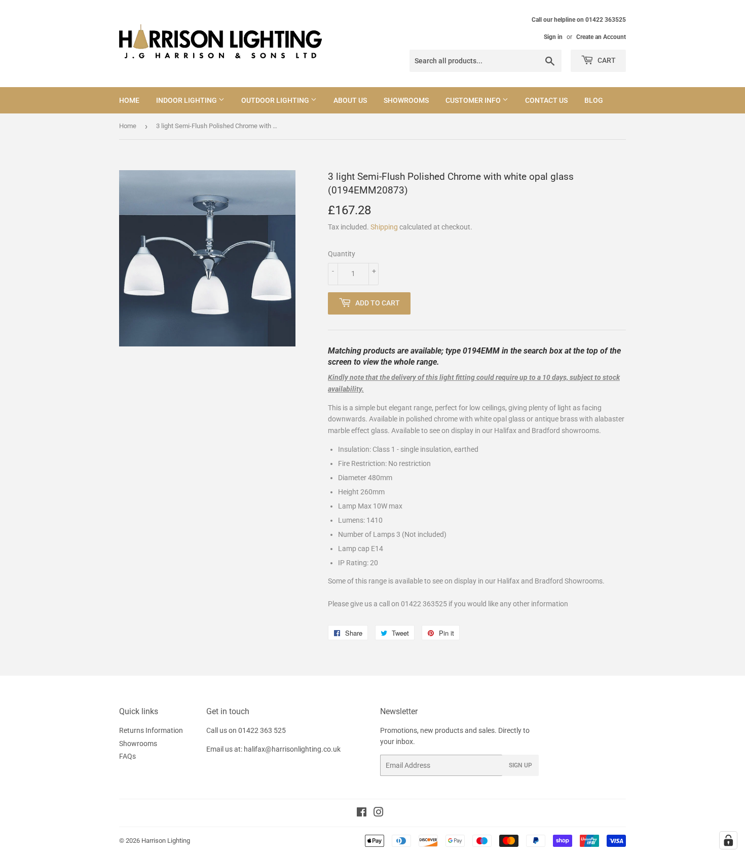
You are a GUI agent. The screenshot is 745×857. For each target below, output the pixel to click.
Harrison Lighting (165, 840)
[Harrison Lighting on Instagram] (379, 813)
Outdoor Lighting (276, 100)
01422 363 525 (262, 730)
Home (129, 100)
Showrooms (406, 100)
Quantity (341, 254)
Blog (593, 100)
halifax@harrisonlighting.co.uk (292, 749)
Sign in (553, 37)
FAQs (127, 756)
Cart (606, 60)
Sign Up (520, 765)
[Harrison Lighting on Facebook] (361, 813)
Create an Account (601, 37)
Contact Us (546, 100)
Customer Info (473, 100)
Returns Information (151, 730)
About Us (350, 100)
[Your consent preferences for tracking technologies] (728, 840)
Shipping (384, 227)
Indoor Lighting (187, 100)
